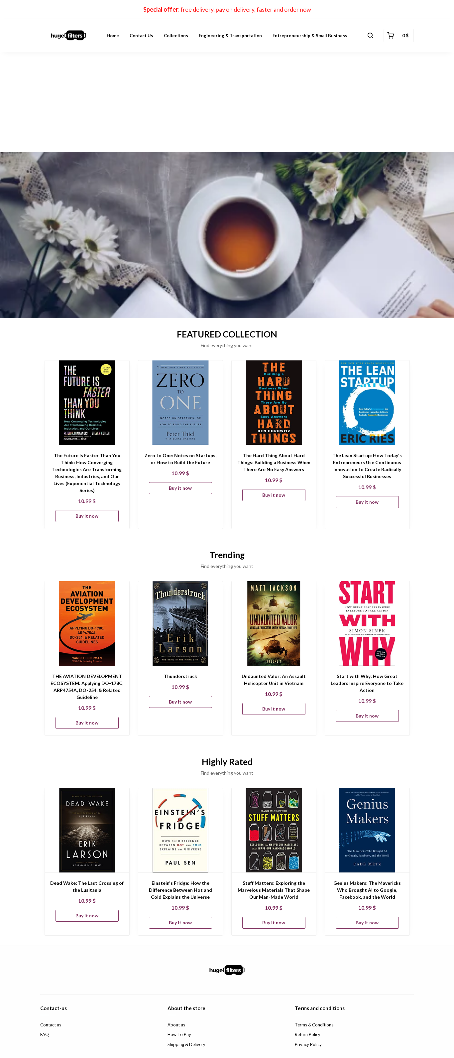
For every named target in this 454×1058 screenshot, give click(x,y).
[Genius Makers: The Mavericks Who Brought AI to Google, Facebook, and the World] (367, 830)
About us (176, 1024)
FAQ (44, 1034)
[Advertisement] (227, 102)
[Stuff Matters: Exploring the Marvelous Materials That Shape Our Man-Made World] (274, 830)
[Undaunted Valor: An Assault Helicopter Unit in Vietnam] (274, 623)
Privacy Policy (308, 1044)
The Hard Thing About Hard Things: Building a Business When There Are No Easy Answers (273, 462)
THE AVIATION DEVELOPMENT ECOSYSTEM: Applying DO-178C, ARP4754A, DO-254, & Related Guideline (87, 686)
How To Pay (179, 1034)
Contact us (141, 35)
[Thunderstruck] (180, 623)
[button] (370, 35)
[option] (87, 444)
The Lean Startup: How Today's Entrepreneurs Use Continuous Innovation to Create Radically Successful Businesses (367, 466)
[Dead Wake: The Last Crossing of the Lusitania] (87, 830)
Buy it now (86, 516)
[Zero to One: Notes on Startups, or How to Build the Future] (180, 402)
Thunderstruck (180, 676)
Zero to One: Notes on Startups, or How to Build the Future (180, 459)
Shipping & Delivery (186, 1044)
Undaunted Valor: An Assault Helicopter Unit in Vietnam (274, 679)
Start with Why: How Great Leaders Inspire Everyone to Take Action (367, 683)
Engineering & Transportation (230, 35)
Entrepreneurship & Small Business (310, 35)
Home (113, 35)
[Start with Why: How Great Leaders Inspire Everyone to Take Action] (367, 623)
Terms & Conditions (314, 1024)
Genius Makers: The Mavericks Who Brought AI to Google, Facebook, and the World (367, 890)
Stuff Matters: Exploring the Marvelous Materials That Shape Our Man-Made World (274, 890)
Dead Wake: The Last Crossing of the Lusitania (87, 886)
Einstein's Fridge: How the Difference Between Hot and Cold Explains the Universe (180, 890)
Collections (176, 35)
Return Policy (307, 1034)
